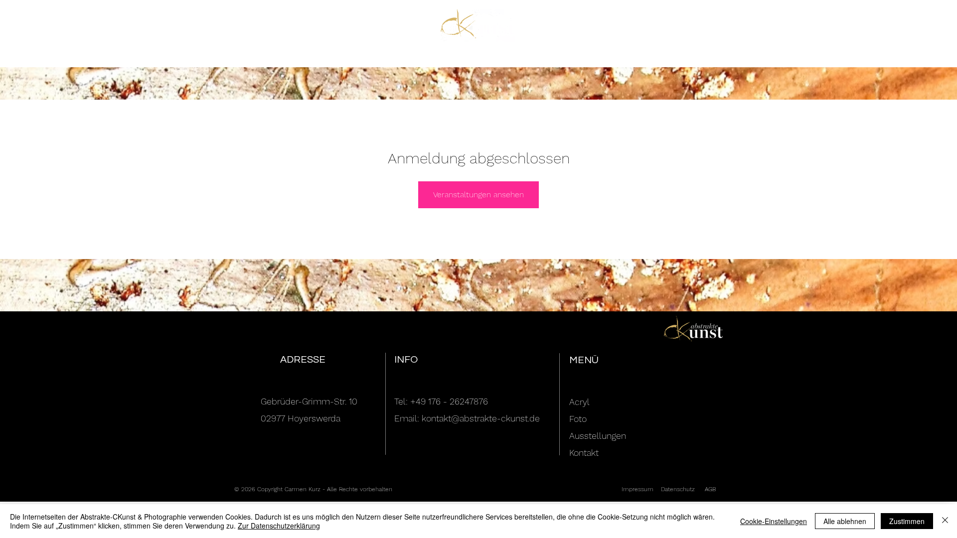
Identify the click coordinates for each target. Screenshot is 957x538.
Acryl (579, 402)
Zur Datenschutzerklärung (279, 526)
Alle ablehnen (844, 521)
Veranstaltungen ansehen (478, 194)
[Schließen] (945, 521)
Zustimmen (907, 521)
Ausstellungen (597, 435)
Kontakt (584, 452)
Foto (578, 418)
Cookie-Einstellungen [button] (773, 521)
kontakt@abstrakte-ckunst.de (481, 418)
